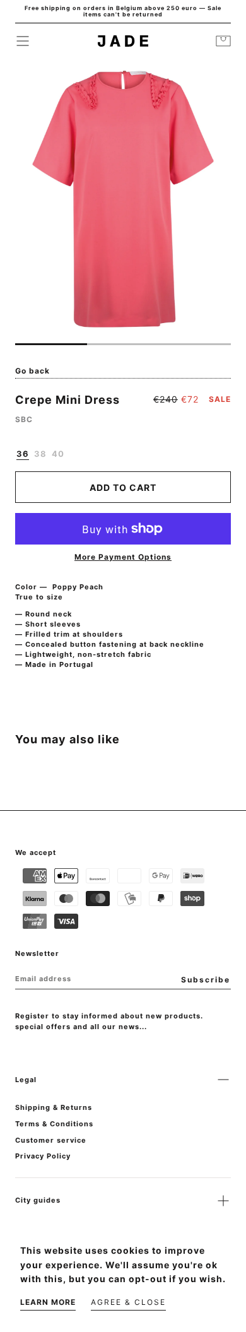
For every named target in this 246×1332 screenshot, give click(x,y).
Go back (32, 370)
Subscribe (205, 979)
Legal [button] (26, 1079)
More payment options (123, 557)
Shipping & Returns (53, 1107)
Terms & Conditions (54, 1123)
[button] (22, 41)
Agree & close (128, 1302)
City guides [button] (38, 1200)
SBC (24, 419)
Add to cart (123, 487)
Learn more (48, 1302)
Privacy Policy (43, 1156)
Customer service (50, 1140)
